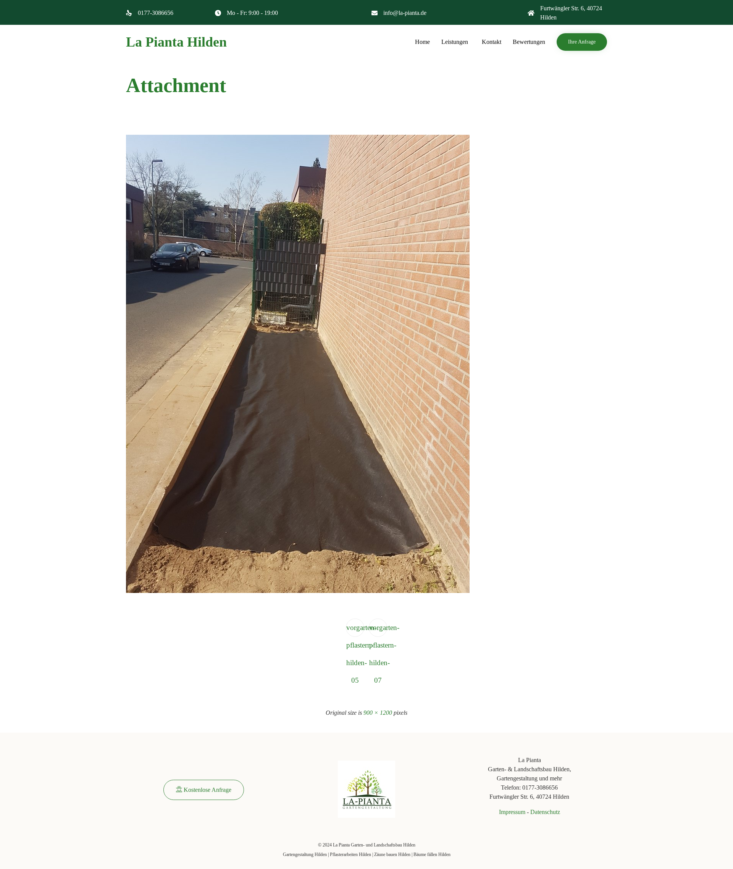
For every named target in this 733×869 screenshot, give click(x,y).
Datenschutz (545, 812)
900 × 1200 (377, 712)
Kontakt (491, 42)
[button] (582, 42)
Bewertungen (529, 42)
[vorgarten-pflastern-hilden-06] (298, 591)
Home (422, 42)
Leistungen (454, 42)
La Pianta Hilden (176, 42)
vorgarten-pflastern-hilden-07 (378, 630)
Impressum (512, 812)
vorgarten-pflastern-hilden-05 (355, 630)
